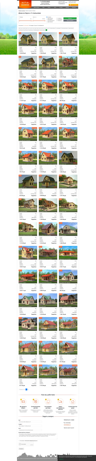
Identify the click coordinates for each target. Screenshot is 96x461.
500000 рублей (36, 30)
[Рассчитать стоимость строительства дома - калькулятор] (73, 4)
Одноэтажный (50, 18)
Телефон (20, 424)
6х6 (19, 28)
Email (20, 428)
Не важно (49, 17)
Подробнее (33, 53)
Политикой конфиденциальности (31, 440)
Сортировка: (21, 25)
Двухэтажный (50, 21)
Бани (43, 7)
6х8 (24, 28)
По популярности (40, 25)
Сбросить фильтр (70, 20)
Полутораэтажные (65, 28)
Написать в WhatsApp (45, 3)
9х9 (39, 28)
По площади (31, 25)
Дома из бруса (36, 7)
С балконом (59, 20)
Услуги (49, 7)
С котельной (59, 19)
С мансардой (58, 28)
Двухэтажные (71, 28)
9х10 (42, 28)
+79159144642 (45, 1)
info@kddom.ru (62, 3)
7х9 (33, 28)
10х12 (48, 28)
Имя (20, 420)
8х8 (35, 28)
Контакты (74, 7)
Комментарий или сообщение (24, 432)
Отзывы (60, 7)
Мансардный (50, 19)
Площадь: (21, 17)
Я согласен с (28, 440)
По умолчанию (26, 25)
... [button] (46, 30)
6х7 (21, 28)
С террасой (59, 18)
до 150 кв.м (26, 30)
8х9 (37, 28)
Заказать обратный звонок (45, 4)
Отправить (21, 448)
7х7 (28, 28)
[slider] (19, 20)
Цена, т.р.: (35, 17)
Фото (55, 7)
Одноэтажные (52, 28)
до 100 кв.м (21, 30)
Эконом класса (42, 30)
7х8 (30, 28)
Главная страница (22, 10)
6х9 (26, 28)
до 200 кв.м (31, 30)
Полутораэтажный (51, 20)
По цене (35, 25)
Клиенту (67, 7)
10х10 (45, 28)
